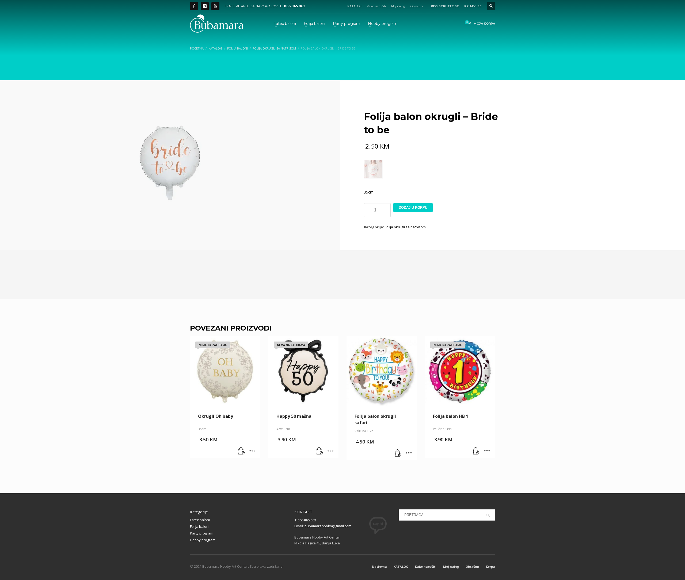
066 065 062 (294, 6)
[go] (488, 515)
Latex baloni (200, 519)
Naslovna (379, 566)
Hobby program (202, 539)
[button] (398, 453)
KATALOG (354, 6)
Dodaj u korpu (413, 208)
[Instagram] (205, 6)
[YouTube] (215, 6)
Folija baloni (199, 526)
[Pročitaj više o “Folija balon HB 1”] (476, 451)
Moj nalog (398, 6)
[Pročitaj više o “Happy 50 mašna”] (319, 451)
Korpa (490, 566)
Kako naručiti (376, 6)
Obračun (416, 6)
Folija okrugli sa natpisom (405, 227)
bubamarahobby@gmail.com (328, 526)
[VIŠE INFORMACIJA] (252, 451)
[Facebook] (194, 6)
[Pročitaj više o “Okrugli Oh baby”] (241, 451)
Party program (201, 533)
